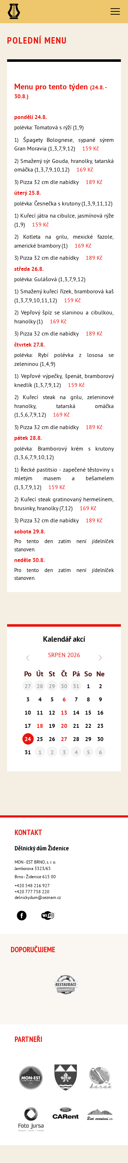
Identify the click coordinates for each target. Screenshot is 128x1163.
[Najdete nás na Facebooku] (22, 917)
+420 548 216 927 (32, 886)
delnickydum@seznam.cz (38, 898)
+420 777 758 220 (32, 892)
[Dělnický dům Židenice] (13, 12)
